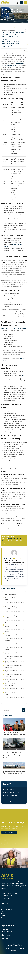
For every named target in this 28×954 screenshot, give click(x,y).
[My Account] (17, 2)
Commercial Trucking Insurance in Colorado (14, 607)
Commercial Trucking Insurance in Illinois (14, 621)
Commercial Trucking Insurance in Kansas (14, 630)
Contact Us (6, 801)
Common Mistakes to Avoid (11, 43)
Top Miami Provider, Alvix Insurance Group (13, 38)
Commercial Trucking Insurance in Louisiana (14, 639)
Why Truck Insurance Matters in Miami (13, 32)
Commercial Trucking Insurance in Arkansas (14, 603)
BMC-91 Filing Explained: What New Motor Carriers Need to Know (14, 733)
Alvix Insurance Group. (13, 949)
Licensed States (5, 922)
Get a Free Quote (9, 832)
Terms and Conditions (6, 931)
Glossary (3, 917)
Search (23, 710)
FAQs (2, 913)
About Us (3, 907)
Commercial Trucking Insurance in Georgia (14, 616)
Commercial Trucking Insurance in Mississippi (14, 643)
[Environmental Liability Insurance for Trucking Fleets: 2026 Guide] (14, 766)
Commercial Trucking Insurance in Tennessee (14, 689)
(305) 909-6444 (9, 789)
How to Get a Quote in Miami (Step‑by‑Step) (11, 46)
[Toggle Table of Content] (23, 30)
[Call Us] (21, 2)
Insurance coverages (6, 909)
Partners (3, 915)
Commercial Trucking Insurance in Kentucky (14, 634)
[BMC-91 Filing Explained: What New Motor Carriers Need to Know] (14, 724)
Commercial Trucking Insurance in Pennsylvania (14, 680)
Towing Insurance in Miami (10, 36)
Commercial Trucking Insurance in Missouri (14, 648)
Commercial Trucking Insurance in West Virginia (14, 698)
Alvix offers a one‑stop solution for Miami (13, 328)
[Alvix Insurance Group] (5, 2)
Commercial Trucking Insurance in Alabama (14, 598)
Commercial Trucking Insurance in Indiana (14, 625)
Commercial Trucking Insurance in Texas (14, 693)
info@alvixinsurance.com (12, 792)
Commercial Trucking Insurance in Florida (14, 612)
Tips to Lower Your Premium (11, 41)
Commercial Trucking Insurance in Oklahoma (14, 675)
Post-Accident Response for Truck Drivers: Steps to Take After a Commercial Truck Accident (12, 755)
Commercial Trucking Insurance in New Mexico (14, 662)
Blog (2, 911)
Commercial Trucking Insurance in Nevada (14, 653)
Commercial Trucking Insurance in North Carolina (14, 666)
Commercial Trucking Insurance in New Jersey (14, 657)
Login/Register (4, 938)
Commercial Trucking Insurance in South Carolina (14, 684)
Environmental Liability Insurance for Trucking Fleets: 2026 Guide (14, 772)
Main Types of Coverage (10, 34)
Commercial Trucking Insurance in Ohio (14, 671)
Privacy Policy (4, 929)
